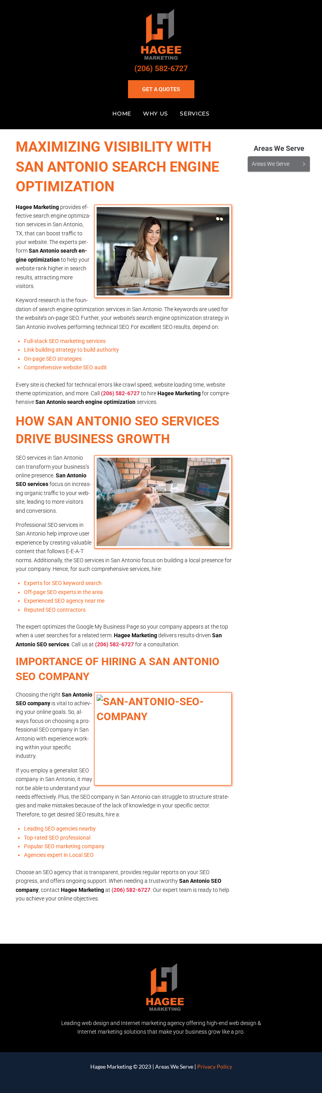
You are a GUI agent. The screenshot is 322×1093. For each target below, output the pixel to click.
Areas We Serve (174, 1066)
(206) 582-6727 (161, 68)
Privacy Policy (214, 1066)
